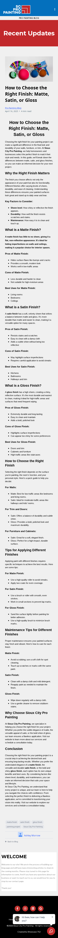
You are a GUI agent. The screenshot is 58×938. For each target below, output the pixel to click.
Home (11, 919)
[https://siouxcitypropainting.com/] (17, 9)
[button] (54, 9)
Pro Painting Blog (13, 108)
